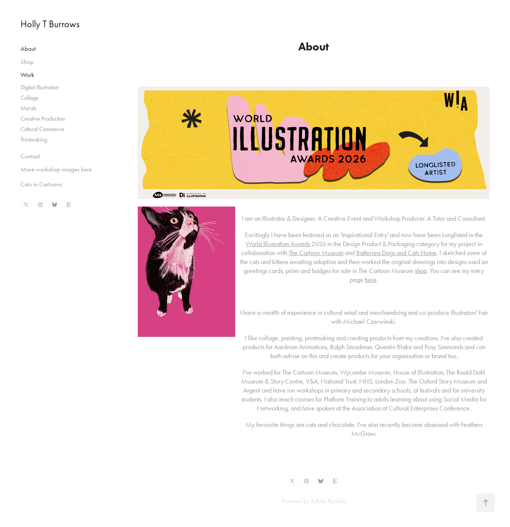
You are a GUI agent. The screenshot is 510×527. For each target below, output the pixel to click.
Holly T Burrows (50, 24)
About (28, 48)
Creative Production (43, 118)
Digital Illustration (40, 87)
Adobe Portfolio (328, 501)
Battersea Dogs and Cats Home (396, 253)
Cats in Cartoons (41, 184)
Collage (29, 97)
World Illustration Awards (278, 244)
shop (421, 271)
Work (27, 74)
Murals (29, 108)
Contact (30, 156)
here (370, 280)
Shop (27, 61)
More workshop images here (56, 169)
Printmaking (34, 139)
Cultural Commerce (43, 129)
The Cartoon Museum (316, 253)
